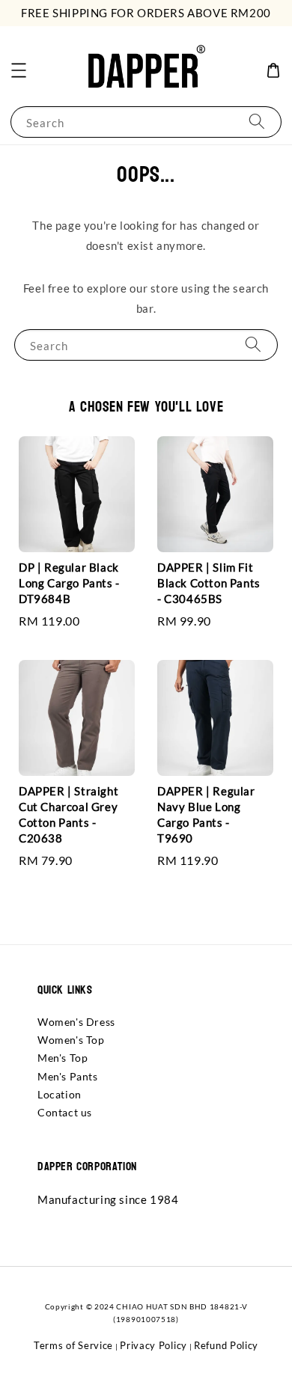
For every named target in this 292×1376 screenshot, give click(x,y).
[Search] (257, 121)
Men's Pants (67, 1076)
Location (59, 1094)
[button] (18, 70)
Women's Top (71, 1039)
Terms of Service (73, 1345)
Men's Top (62, 1057)
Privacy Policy (153, 1345)
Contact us (64, 1112)
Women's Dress (76, 1021)
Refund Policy (226, 1345)
